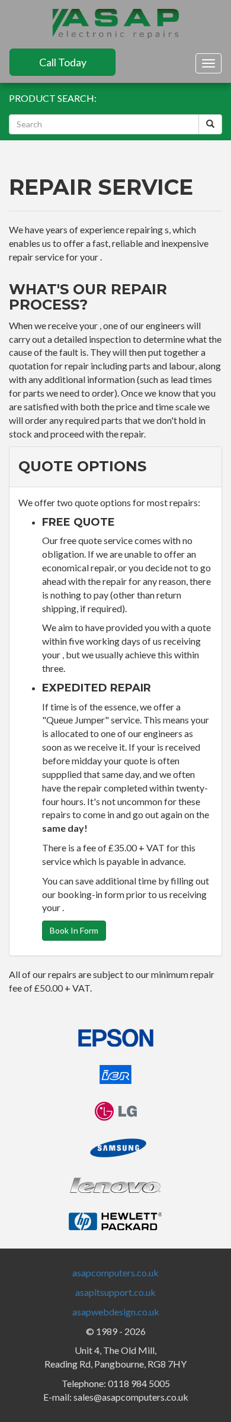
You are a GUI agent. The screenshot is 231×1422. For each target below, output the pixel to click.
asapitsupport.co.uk (115, 1292)
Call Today (62, 62)
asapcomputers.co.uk (115, 1272)
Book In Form (74, 930)
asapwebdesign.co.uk (115, 1311)
